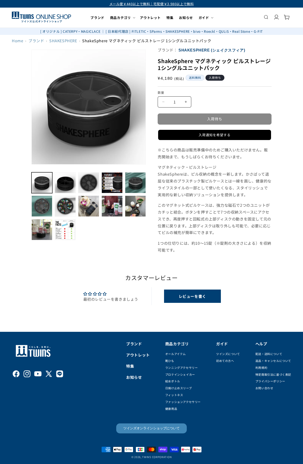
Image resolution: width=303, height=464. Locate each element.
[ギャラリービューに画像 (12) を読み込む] (65, 229)
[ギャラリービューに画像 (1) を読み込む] (42, 182)
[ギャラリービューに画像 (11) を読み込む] (42, 229)
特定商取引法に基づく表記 (273, 374)
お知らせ (134, 377)
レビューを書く (192, 296)
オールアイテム (175, 354)
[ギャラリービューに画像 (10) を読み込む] (135, 206)
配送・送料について (268, 354)
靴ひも (169, 361)
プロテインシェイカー (180, 374)
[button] (122, 18)
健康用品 (171, 409)
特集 (130, 366)
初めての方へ (225, 361)
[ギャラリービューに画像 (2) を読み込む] (65, 182)
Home (17, 40)
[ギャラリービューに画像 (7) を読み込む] (65, 206)
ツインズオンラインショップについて (151, 428)
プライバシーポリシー (270, 381)
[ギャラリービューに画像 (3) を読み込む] (88, 182)
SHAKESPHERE (63, 40)
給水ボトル (172, 381)
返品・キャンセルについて (273, 361)
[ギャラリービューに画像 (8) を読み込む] (88, 206)
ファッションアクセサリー (183, 402)
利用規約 (261, 368)
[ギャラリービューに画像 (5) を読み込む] (135, 182)
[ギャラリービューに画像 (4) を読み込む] (112, 182)
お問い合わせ (264, 388)
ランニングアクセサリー (181, 368)
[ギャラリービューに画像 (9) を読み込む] (112, 206)
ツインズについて (228, 354)
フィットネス (174, 395)
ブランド (36, 40)
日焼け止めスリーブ (178, 388)
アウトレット (138, 355)
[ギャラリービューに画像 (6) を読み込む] (42, 206)
